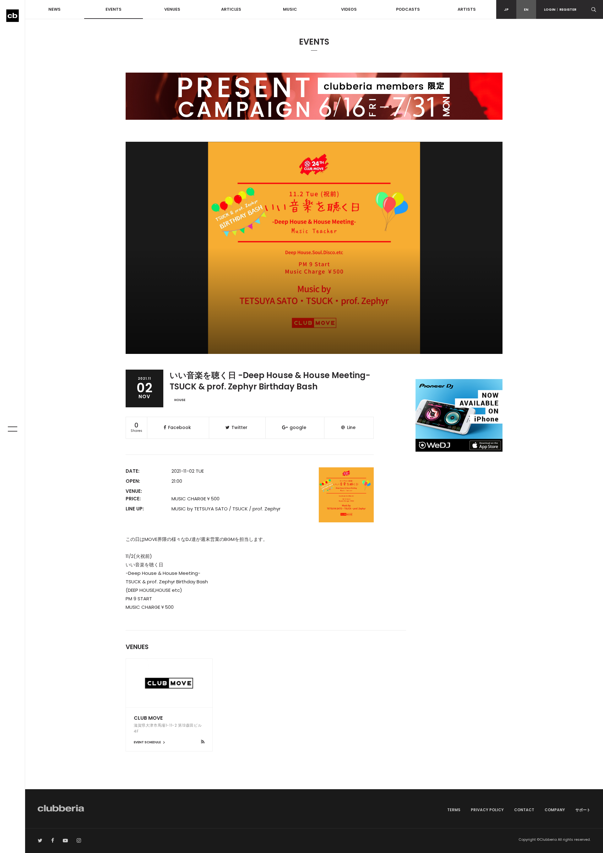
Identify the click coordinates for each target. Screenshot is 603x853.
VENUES (172, 9)
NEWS (54, 9)
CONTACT (524, 809)
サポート (582, 809)
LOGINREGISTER (560, 9)
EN (526, 9)
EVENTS (114, 9)
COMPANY (555, 809)
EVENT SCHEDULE (147, 742)
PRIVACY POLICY (487, 809)
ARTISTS (467, 9)
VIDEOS (349, 9)
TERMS (453, 809)
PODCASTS (408, 9)
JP (506, 9)
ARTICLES (231, 9)
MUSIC (290, 9)
